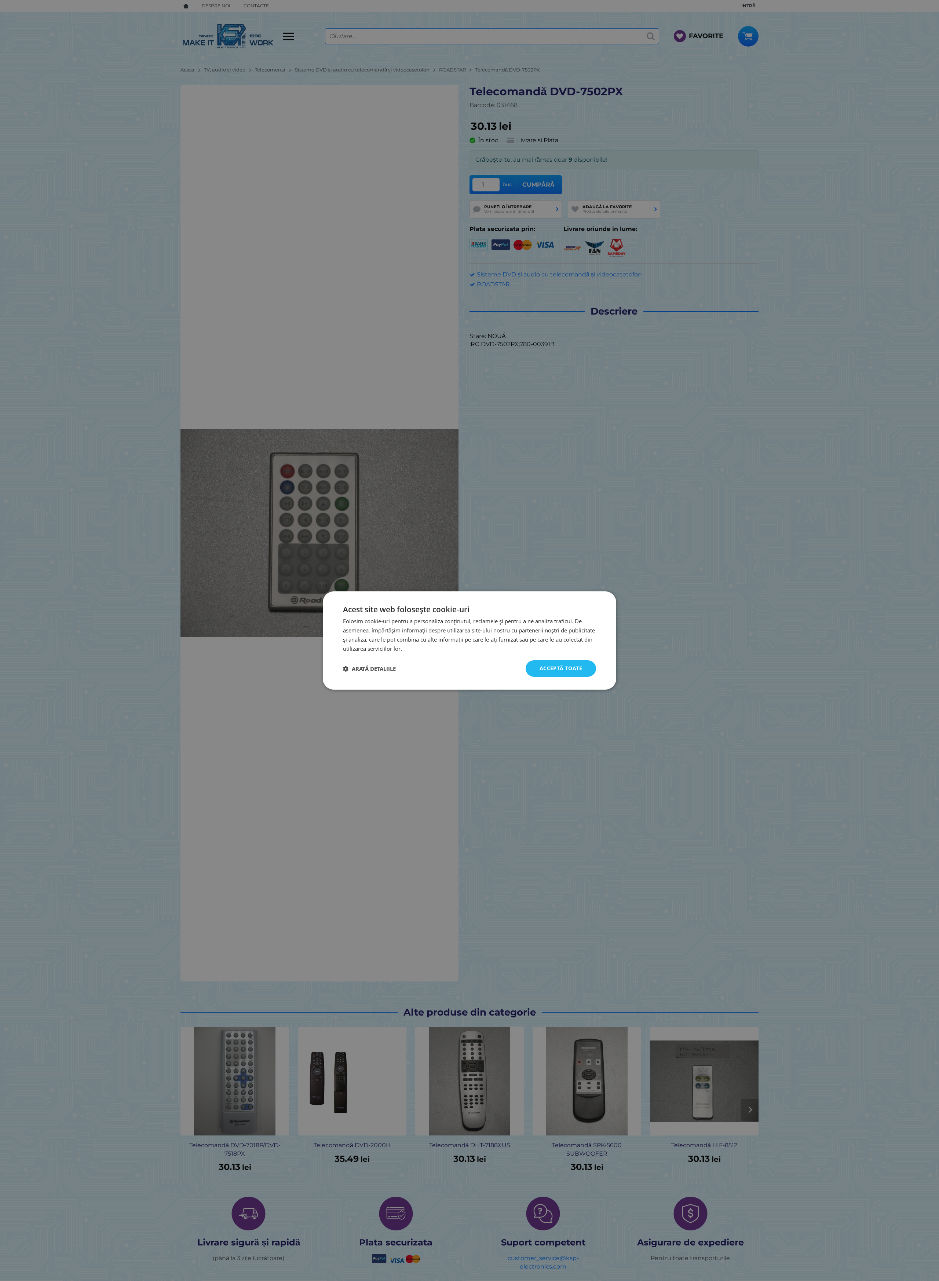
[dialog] (469, 640)
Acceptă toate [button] (561, 668)
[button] (369, 669)
